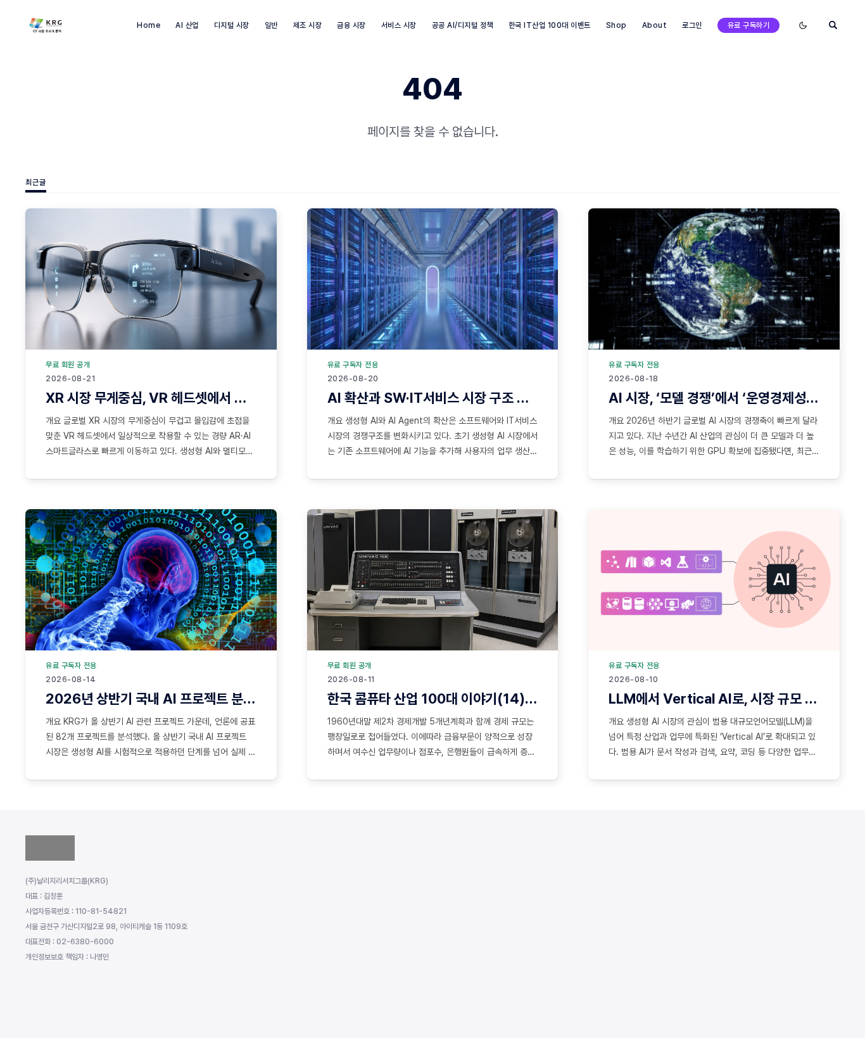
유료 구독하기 (749, 25)
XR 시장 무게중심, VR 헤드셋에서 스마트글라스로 (182, 397)
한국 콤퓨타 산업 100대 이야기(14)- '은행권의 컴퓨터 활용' (490, 698)
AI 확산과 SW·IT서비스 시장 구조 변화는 (440, 397)
